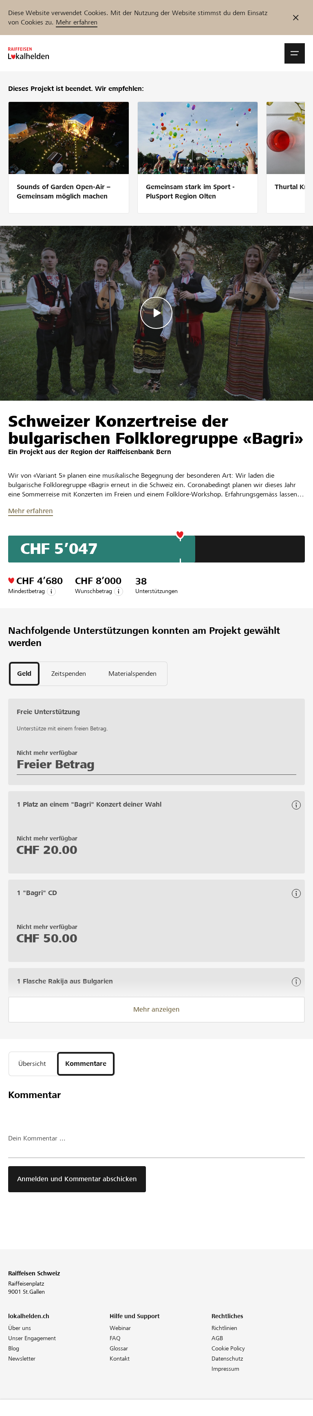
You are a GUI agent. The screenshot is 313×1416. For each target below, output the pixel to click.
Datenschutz (227, 1358)
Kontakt (120, 1358)
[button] (294, 53)
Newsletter (21, 1358)
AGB (217, 1338)
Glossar (119, 1348)
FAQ (115, 1338)
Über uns (19, 1328)
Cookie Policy (228, 1348)
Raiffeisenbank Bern (139, 452)
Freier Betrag (56, 764)
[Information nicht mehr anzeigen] (296, 17)
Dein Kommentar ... (37, 1138)
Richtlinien (224, 1328)
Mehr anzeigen (156, 1009)
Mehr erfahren (76, 22)
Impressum (225, 1368)
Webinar (120, 1328)
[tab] (24, 674)
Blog (13, 1348)
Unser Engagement (32, 1338)
